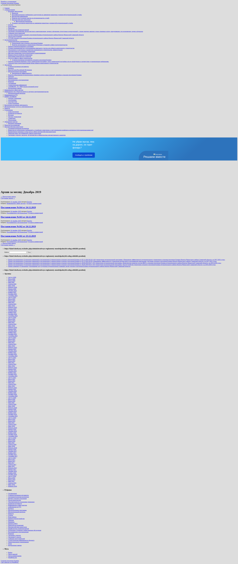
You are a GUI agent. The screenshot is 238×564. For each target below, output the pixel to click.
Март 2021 (11, 386)
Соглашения (12, 83)
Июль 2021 (11, 379)
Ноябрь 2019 (12, 413)
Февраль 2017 (12, 468)
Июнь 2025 (11, 301)
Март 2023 (11, 346)
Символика (11, 118)
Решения (11, 81)
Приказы (11, 76)
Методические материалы (24, 21)
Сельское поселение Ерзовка (10, 3)
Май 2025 (11, 302)
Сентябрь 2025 (12, 295)
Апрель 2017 (12, 464)
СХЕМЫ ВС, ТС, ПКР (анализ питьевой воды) (23, 86)
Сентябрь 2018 (12, 436)
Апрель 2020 (12, 404)
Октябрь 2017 (12, 454)
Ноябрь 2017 (12, 453)
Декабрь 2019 (12, 411)
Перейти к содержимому (8, 1)
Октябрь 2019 (12, 414)
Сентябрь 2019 (12, 416)
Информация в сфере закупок (13, 90)
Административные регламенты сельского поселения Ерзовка (31, 60)
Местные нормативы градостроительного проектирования (26, 53)
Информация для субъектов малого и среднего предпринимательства (26, 91)
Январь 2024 (12, 329)
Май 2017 (11, 463)
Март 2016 (11, 484)
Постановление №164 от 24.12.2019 (18, 207)
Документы (8, 65)
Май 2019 (11, 423)
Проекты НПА (13, 78)
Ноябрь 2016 (12, 473)
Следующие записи (8, 198)
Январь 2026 (12, 289)
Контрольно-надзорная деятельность (16, 105)
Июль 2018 (11, 439)
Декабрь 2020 (12, 391)
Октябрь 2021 (12, 374)
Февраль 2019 (12, 428)
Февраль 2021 (12, 387)
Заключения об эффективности (22, 73)
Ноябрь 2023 (12, 332)
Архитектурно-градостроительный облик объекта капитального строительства (33, 63)
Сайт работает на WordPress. (10, 562)
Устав (10, 543)
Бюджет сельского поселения (17, 498)
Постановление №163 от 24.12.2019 (18, 217)
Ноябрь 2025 (12, 292)
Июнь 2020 (11, 401)
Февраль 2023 (12, 347)
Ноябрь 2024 (12, 312)
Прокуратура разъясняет (12, 125)
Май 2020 (11, 402)
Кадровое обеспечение (15, 11)
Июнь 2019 (11, 421)
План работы (12, 26)
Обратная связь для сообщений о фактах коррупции (24, 133)
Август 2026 (12, 277)
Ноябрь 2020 (12, 392)
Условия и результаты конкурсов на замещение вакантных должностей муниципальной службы (42, 23)
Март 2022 (11, 366)
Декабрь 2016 (12, 471)
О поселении (8, 110)
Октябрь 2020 (12, 394)
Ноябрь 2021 (12, 372)
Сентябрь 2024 (12, 316)
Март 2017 (11, 466)
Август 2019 (12, 418)
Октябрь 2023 (12, 334)
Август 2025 (12, 297)
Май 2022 (11, 362)
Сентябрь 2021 (12, 376)
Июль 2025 (11, 299)
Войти (10, 552)
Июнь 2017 (11, 461)
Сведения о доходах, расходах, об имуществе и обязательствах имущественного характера (37, 135)
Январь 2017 (12, 469)
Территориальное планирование (18, 41)
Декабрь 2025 (12, 290)
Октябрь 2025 (12, 294)
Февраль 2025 (12, 307)
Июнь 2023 (11, 341)
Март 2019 (11, 426)
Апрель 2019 (12, 424)
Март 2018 (11, 446)
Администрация (9, 9)
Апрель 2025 (12, 304)
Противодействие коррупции (21, 20)
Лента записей (12, 554)
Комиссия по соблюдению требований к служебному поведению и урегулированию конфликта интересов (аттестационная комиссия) (50, 130)
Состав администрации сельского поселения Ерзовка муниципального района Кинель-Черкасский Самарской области (46, 35)
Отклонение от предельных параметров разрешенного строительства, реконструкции (35, 50)
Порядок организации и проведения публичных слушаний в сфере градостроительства (39, 45)
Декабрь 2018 (12, 431)
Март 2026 (11, 285)
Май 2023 (11, 342)
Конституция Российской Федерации (20, 70)
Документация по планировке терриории (21, 502)
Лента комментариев (14, 556)
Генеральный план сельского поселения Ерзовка (27, 43)
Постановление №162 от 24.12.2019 (18, 226)
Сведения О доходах (14, 537)
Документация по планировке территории (21, 51)
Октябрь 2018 (12, 434)
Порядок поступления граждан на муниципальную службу (30, 18)
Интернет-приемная (14, 123)
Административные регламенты (18, 66)
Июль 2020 (11, 399)
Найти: (6, 252)
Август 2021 (12, 377)
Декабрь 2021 (12, 371)
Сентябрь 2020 (12, 396)
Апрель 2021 (12, 384)
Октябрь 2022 (12, 354)
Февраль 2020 (12, 408)
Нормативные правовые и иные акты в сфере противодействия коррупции (32, 132)
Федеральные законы (15, 88)
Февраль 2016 (12, 486)
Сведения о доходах (14, 535)
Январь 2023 (12, 349)
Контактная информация (20, 16)
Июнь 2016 (11, 479)
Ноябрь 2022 (12, 352)
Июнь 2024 (11, 321)
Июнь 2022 (11, 361)
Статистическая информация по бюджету (21, 540)
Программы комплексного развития (19, 56)
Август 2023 (12, 337)
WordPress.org (12, 557)
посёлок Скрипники (14, 98)
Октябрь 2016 (12, 474)
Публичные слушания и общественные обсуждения (24, 530)
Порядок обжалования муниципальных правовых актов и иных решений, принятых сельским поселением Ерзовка (45, 75)
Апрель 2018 (12, 444)
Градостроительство (10, 40)
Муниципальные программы (17, 71)
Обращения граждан (10, 122)
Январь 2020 (12, 409)
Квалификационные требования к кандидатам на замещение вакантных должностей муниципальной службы (47, 15)
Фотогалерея (12, 120)
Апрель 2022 (12, 364)
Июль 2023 (11, 339)
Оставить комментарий (34, 203)
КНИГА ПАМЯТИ (10, 96)
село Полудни (12, 101)
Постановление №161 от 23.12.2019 (18, 236)
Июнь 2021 (11, 381)
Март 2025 (11, 306)
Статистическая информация (17, 85)
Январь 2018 (12, 449)
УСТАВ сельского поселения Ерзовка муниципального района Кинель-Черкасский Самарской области (41, 38)
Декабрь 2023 (12, 331)
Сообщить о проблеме (83, 155)
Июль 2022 (11, 359)
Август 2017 (12, 458)
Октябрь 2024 (12, 314)
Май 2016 (11, 481)
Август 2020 (12, 397)
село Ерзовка (12, 100)
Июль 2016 (11, 478)
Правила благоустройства (16, 518)
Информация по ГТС (11, 95)
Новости (7, 108)
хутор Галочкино (13, 103)
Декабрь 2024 (12, 311)
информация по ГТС (14, 507)
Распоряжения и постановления (18, 80)
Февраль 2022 (12, 367)
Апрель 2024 (12, 324)
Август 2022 (12, 357)
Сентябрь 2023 (12, 336)
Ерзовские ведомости (15, 113)
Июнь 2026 (11, 280)
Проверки (11, 28)
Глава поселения (13, 111)
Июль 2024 (11, 319)
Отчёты (10, 25)
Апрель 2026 (12, 284)
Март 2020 (11, 406)
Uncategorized (12, 493)
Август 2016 (12, 476)
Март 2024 (11, 326)
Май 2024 (11, 322)
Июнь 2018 (11, 441)
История (11, 115)
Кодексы (11, 68)
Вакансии (15, 13)
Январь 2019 (12, 429)
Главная (6, 8)
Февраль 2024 (12, 327)
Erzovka (29, 202)
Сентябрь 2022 (12, 356)
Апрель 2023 (12, 344)
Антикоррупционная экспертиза (18, 128)
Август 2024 (12, 317)
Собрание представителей (16, 33)
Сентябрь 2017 (12, 456)
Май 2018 (11, 443)
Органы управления (14, 117)
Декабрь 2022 (12, 351)
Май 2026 (11, 282)
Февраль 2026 (12, 287)
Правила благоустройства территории (20, 55)
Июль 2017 (11, 459)
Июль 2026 (11, 279)
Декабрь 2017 (12, 451)
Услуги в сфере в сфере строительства (20, 58)
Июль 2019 (11, 419)
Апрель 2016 (12, 483)
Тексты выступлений (15, 36)
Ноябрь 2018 (12, 433)
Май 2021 (11, 382)
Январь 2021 (12, 389)
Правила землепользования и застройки (21, 46)
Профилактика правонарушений (18, 30)
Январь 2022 (12, 369)
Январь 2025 (12, 309)
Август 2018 (12, 438)
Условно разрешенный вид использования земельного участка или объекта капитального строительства (41, 48)
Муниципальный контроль (16, 93)
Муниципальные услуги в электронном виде (18, 106)
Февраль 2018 (12, 448)
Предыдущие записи (8, 196)
